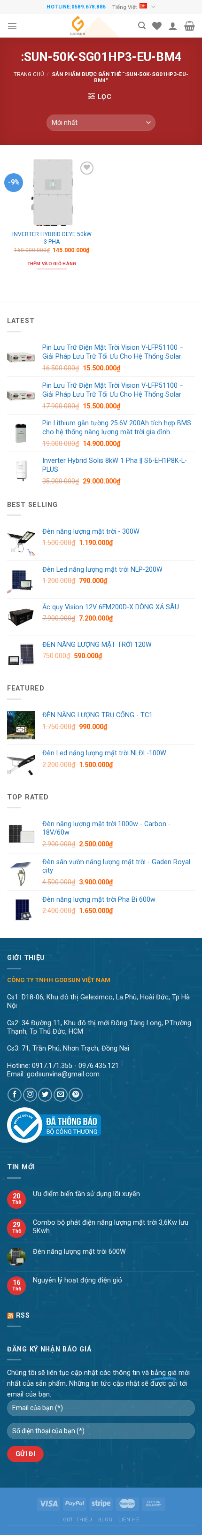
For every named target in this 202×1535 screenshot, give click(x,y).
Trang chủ (29, 74)
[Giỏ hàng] (189, 25)
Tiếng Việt (124, 7)
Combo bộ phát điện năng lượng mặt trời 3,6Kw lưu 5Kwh (110, 1227)
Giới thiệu (78, 1520)
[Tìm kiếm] (142, 25)
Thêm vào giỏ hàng (52, 263)
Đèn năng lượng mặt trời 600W (79, 1252)
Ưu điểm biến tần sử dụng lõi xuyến (86, 1194)
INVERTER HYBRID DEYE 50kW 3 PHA (52, 238)
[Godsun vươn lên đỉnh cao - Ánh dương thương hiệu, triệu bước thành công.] (77, 26)
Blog (105, 1520)
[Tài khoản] (173, 25)
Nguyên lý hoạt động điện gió (77, 1280)
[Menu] (12, 26)
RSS (23, 1316)
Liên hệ (128, 1520)
